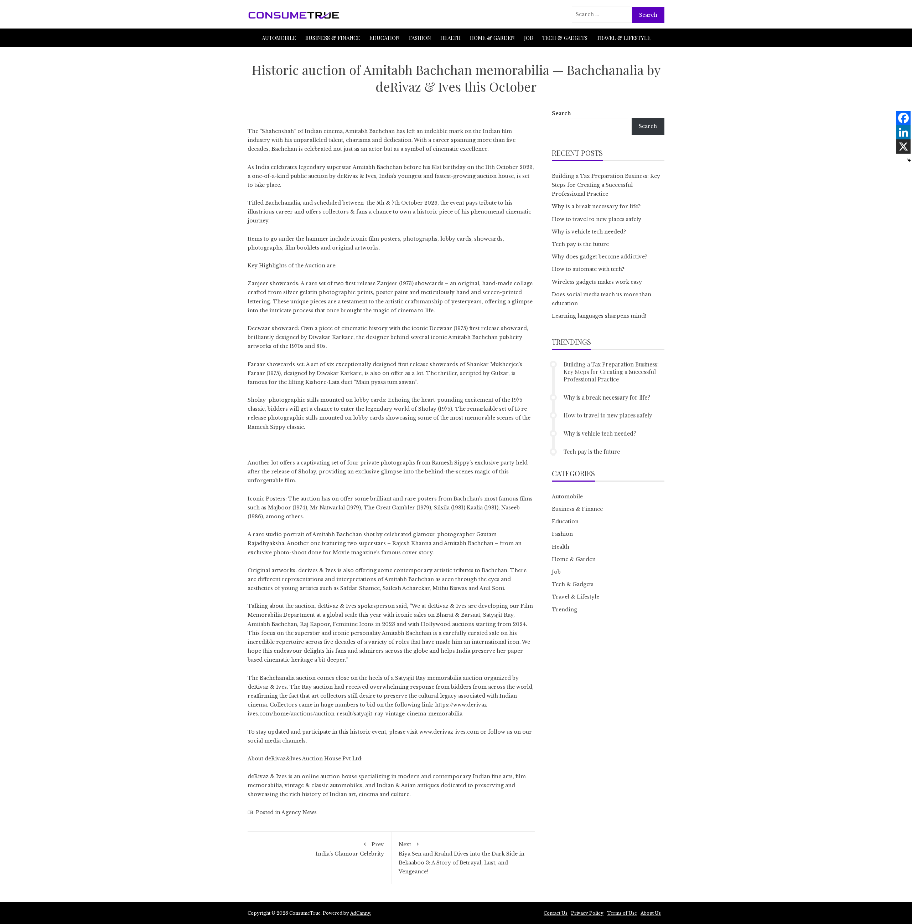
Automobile (279, 37)
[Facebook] (903, 118)
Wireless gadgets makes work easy (597, 282)
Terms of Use (622, 913)
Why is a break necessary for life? (596, 206)
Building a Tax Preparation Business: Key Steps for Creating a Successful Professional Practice (606, 185)
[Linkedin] (903, 132)
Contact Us (556, 913)
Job (528, 37)
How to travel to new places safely (596, 219)
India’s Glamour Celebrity (350, 849)
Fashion (420, 37)
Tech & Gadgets (564, 37)
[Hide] (909, 160)
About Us (651, 913)
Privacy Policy (587, 913)
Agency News (299, 812)
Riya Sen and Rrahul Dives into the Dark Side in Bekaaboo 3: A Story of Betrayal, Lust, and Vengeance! (461, 858)
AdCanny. (360, 913)
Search (561, 113)
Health (450, 37)
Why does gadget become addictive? (599, 256)
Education (384, 37)
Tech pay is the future (580, 244)
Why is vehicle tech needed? (589, 232)
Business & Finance (332, 37)
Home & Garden (492, 37)
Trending (564, 609)
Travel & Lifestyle (624, 37)
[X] (903, 146)
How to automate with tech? (588, 269)
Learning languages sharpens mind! (599, 316)
